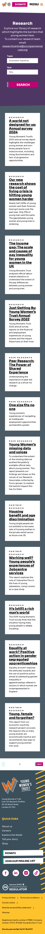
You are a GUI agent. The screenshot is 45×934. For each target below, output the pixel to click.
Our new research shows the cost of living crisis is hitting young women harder (22, 189)
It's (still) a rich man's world (21, 610)
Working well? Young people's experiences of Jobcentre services (22, 565)
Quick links (10, 818)
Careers (6, 830)
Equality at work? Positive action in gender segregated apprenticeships (23, 655)
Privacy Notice (8, 898)
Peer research (21, 358)
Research (16, 118)
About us (7, 826)
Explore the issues (12, 834)
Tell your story (10, 839)
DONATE (10, 853)
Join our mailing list (20, 861)
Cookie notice (8, 903)
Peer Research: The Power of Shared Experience (21, 366)
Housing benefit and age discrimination (22, 515)
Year (9, 67)
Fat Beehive (27, 929)
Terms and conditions (30, 898)
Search (23, 85)
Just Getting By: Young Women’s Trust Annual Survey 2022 (22, 313)
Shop (5, 843)
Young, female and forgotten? (21, 716)
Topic (10, 56)
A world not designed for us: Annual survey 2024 (22, 126)
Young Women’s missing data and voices (22, 448)
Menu (34, 4)
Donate (20, 4)
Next (39, 764)
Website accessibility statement (16, 908)
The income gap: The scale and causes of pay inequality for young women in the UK (21, 254)
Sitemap (6, 912)
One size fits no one (21, 407)
